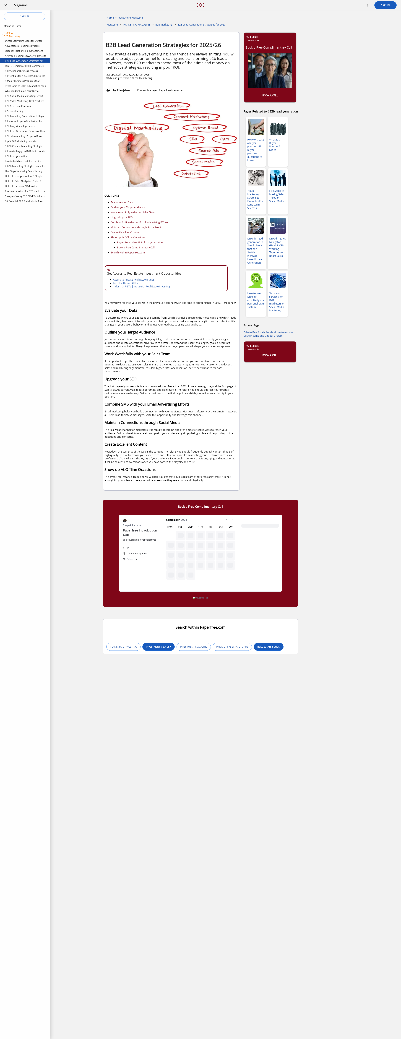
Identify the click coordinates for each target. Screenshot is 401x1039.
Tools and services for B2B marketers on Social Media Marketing (25, 192)
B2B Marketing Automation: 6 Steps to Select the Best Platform (24, 116)
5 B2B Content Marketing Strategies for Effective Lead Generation (24, 146)
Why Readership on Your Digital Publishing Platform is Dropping (22, 91)
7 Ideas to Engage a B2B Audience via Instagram (25, 151)
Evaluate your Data (122, 202)
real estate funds (268, 646)
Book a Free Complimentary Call (136, 247)
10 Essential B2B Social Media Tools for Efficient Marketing (24, 202)
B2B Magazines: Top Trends (19, 126)
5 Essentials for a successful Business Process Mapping (25, 76)
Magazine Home (12, 25)
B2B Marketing (163, 24)
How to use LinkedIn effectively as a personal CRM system (256, 300)
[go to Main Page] (200, 9)
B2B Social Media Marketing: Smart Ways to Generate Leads (24, 96)
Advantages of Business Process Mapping (22, 46)
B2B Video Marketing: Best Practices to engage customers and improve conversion (24, 101)
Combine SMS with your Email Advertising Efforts (139, 222)
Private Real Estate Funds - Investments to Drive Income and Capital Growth (268, 334)
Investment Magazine (130, 17)
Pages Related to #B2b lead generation (140, 242)
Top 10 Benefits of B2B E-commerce (24, 65)
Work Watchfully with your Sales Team (133, 212)
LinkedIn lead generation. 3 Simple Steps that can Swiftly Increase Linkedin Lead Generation (23, 176)
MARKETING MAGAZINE (136, 24)
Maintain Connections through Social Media (136, 227)
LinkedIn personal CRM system (21, 186)
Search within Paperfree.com (128, 252)
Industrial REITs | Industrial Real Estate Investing (141, 286)
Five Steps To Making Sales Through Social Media (24, 171)
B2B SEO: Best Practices (18, 105)
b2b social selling (14, 110)
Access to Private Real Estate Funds (133, 279)
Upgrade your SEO (122, 217)
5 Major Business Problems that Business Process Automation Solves (24, 81)
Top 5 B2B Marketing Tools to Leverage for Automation (20, 141)
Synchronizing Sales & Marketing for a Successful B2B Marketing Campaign (25, 86)
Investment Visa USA (158, 646)
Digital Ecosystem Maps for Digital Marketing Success (23, 41)
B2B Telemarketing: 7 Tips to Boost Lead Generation (24, 136)
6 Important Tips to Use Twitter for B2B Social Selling (23, 121)
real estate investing (123, 646)
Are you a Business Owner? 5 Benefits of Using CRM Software (25, 56)
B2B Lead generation (16, 156)
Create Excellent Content (125, 232)
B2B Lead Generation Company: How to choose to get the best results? (25, 131)
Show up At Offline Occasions (128, 237)
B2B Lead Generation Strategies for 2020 (24, 61)
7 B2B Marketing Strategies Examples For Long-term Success (25, 166)
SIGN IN (385, 5)
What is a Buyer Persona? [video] (274, 145)
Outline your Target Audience (128, 207)
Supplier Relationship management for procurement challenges (24, 51)
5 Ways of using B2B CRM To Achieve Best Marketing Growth (25, 197)
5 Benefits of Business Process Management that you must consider (25, 71)
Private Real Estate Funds (232, 646)
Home (110, 17)
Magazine (112, 24)
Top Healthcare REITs (125, 283)
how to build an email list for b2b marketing (23, 161)
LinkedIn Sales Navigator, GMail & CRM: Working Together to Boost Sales (25, 182)
